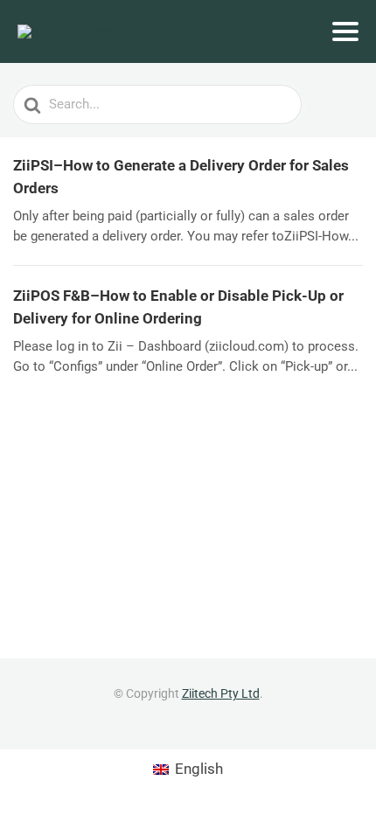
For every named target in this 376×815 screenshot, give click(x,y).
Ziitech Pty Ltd (221, 693)
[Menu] (345, 31)
